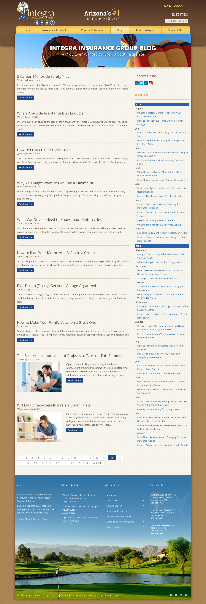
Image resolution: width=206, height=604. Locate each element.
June (137, 148)
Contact (177, 30)
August (139, 108)
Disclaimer (76, 595)
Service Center (114, 505)
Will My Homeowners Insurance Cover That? (54, 405)
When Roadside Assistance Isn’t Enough (50, 113)
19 (35, 462)
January (139, 228)
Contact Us (112, 500)
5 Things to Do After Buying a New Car (157, 278)
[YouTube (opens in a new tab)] (185, 14)
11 (82, 457)
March (138, 200)
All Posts (97, 462)
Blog (121, 30)
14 (104, 457)
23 (65, 462)
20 (42, 462)
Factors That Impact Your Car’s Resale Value (160, 196)
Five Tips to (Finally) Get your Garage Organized (56, 285)
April (137, 183)
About (147, 30)
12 (90, 457)
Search (54, 595)
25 (79, 462)
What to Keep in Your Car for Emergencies (159, 262)
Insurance (56, 30)
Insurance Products (116, 511)
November (140, 266)
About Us (111, 495)
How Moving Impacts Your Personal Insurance (161, 179)
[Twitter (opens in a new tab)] (177, 14)
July (137, 128)
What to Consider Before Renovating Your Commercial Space (80, 498)
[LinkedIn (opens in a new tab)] (181, 14)
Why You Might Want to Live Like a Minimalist (55, 182)
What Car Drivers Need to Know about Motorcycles (59, 219)
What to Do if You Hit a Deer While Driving (159, 224)
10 (75, 457)
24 (72, 462)
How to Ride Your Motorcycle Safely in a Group (56, 252)
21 (50, 462)
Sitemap (45, 519)
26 (87, 462)
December (140, 250)
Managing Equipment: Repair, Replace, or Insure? (162, 232)
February (140, 216)
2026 (138, 104)
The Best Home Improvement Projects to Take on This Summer (70, 355)
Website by (114, 595)
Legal (101, 595)
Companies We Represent (120, 521)
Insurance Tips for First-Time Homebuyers (159, 373)
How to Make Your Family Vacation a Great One (56, 322)
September (141, 302)
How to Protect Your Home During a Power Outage (80, 509)
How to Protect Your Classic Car (43, 149)
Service (94, 30)
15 (112, 457)
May (137, 167)
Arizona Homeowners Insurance (108, 421)
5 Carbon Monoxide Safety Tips (43, 76)
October (139, 282)
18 (28, 462)
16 (119, 457)
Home (26, 30)
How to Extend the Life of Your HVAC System (161, 212)
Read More (24, 97)
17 (20, 462)
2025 (138, 245)
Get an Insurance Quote (118, 516)
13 (97, 457)
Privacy (64, 595)
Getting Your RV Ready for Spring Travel (158, 409)
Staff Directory (114, 526)
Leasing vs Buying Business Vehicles (156, 220)
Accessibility (90, 595)
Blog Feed (143, 94)
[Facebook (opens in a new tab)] (173, 14)
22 (57, 462)
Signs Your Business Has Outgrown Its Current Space (79, 521)
